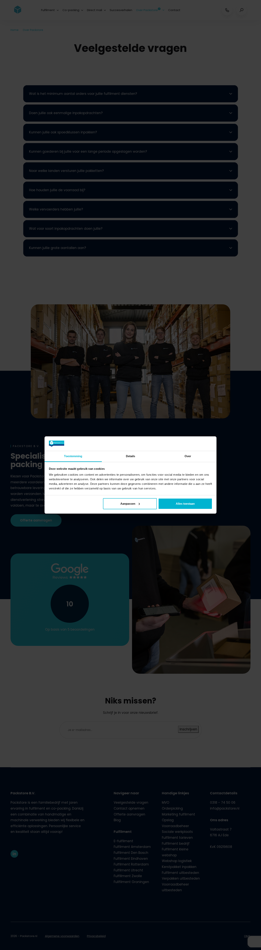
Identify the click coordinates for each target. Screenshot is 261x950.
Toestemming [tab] (73, 456)
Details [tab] (130, 456)
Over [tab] (188, 456)
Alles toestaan (185, 503)
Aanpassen (127, 503)
